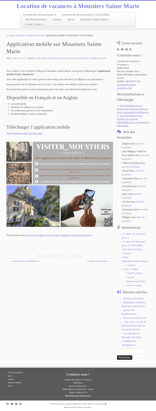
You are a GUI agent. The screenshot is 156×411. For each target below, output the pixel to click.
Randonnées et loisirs (136, 281)
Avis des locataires (36, 19)
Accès (71, 19)
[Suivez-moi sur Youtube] (123, 49)
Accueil (10, 35)
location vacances (72, 58)
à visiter (38, 58)
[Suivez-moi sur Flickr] (127, 49)
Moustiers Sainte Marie (94, 19)
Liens (10, 386)
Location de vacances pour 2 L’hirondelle (86, 14)
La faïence (131, 265)
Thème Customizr (84, 407)
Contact (57, 19)
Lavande (130, 277)
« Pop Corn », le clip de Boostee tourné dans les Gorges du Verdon (134, 325)
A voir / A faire (34, 24)
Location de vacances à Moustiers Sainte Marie (78, 6)
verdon (103, 58)
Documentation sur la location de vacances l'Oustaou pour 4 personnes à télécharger (133, 109)
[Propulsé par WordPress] (106, 403)
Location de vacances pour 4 (39, 14)
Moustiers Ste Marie (90, 58)
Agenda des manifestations (24, 261)
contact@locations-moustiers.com (78, 395)
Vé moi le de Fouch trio (134, 317)
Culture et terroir (34, 35)
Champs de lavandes (98, 261)
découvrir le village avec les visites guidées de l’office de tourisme (58, 235)
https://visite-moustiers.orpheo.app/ (24, 133)
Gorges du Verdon (134, 273)
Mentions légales (14, 382)
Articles (20, 35)
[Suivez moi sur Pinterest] (131, 49)
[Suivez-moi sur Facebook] (119, 49)
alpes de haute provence (53, 58)
